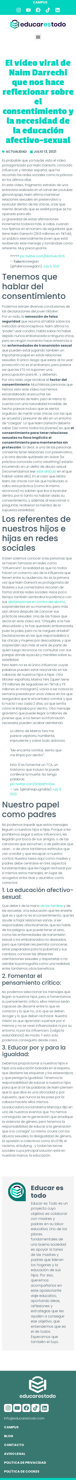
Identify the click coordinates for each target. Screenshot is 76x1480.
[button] (38, 37)
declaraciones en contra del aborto (36, 601)
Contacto (14, 1445)
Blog (8, 1436)
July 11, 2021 (51, 266)
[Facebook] (38, 10)
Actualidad (16, 151)
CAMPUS (40, 2)
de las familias (51, 905)
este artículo (46, 471)
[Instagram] (19, 10)
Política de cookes (21, 1471)
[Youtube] (28, 10)
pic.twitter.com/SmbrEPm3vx (32, 784)
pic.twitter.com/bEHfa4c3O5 (42, 256)
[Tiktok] (48, 10)
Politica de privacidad (25, 1462)
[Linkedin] (57, 10)
